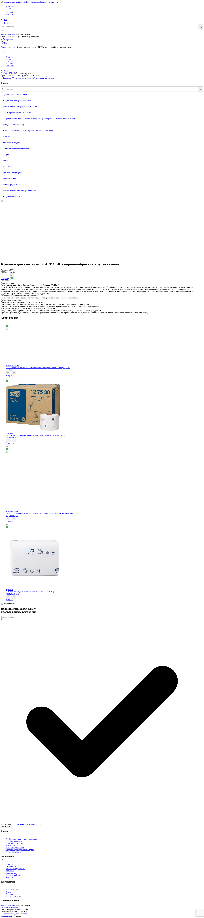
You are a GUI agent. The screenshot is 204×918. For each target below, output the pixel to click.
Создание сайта (7, 916)
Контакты (10, 14)
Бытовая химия (12, 845)
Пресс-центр (11, 873)
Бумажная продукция (14, 852)
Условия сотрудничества (15, 869)
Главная (4, 47)
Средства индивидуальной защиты (20, 850)
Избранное (8, 40)
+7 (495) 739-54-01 (8, 34)
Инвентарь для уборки (15, 848)
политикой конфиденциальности (27, 824)
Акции (8, 8)
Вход (6, 20)
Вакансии (10, 871)
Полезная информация (15, 875)
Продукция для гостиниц (16, 841)
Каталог (7, 23)
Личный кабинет (12, 890)
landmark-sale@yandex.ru (11, 907)
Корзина (7, 43)
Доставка (9, 12)
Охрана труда (11, 866)
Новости (9, 10)
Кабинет (51, 78)
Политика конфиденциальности (14, 914)
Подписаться (6, 826)
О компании (11, 6)
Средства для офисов (14, 843)
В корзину (5, 279)
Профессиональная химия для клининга (22, 839)
